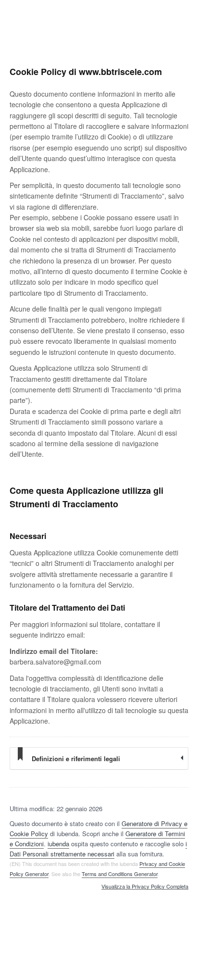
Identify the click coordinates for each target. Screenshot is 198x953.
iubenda (58, 843)
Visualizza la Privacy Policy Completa (144, 887)
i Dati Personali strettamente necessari (98, 848)
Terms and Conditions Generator (120, 874)
